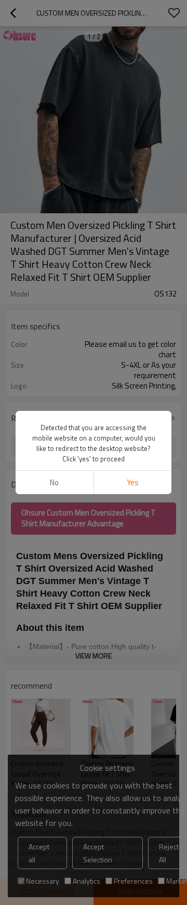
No (54, 482)
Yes (133, 482)
